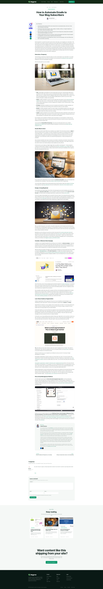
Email (45, 491)
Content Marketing (53, 7)
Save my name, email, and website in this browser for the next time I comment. (41, 495)
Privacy (61, 587)
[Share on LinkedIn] (31, 36)
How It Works (43, 1)
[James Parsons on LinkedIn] (41, 448)
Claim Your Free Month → (51, 562)
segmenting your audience (40, 124)
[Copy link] (31, 38)
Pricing (48, 1)
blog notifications (47, 184)
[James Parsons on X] (42, 448)
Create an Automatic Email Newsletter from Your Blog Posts (35, 530)
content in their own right (55, 181)
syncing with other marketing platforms (65, 382)
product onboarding (65, 283)
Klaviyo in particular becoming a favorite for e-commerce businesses (56, 415)
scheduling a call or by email (51, 446)
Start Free (61, 1)
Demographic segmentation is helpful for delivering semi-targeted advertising (49, 363)
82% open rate (43, 250)
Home (47, 7)
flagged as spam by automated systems (52, 237)
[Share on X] (31, 34)
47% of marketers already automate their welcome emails (55, 252)
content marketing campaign (42, 295)
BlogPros (51, 427)
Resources (56, 1)
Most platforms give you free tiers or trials (64, 417)
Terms (65, 587)
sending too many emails (66, 58)
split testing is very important (52, 373)
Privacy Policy (68, 576)
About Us (58, 581)
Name (31, 491)
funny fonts (59, 233)
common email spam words (66, 232)
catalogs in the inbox (70, 183)
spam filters (66, 349)
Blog (49, 7)
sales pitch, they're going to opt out (66, 184)
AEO (52, 1)
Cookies (68, 587)
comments (42, 419)
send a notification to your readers (63, 146)
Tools (57, 579)
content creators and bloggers (51, 417)
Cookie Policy (68, 579)
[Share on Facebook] (31, 32)
